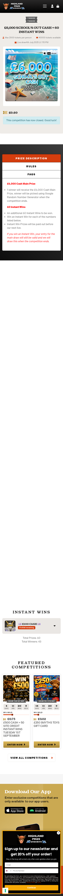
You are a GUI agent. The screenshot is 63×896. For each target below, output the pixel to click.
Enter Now (15, 744)
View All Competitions (29, 757)
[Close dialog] (58, 833)
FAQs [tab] (32, 174)
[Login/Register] (52, 6)
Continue (31, 888)
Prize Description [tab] (31, 158)
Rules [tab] (31, 166)
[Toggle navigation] (44, 6)
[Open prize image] (10, 626)
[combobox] (8, 870)
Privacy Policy (31, 882)
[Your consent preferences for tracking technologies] (5, 891)
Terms (39, 882)
